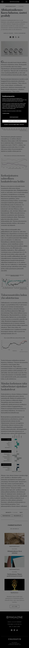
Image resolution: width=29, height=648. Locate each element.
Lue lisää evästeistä (6, 113)
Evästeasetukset (14, 117)
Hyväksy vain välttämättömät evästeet (14, 124)
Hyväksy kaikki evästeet (14, 121)
